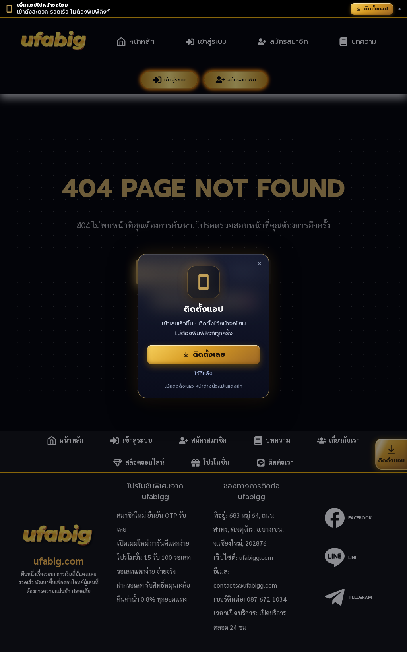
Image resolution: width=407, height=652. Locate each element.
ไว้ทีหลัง (203, 374)
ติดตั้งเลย (209, 354)
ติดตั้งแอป (376, 8)
